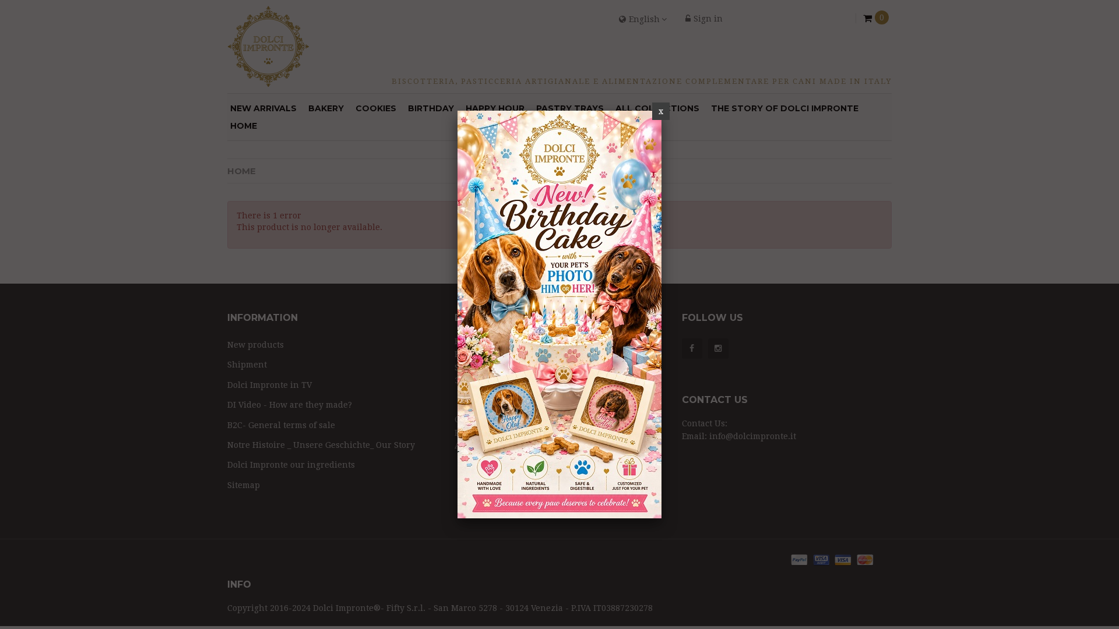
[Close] (661, 111)
